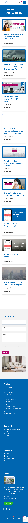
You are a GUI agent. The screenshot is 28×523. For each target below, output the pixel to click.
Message (4, 334)
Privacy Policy (9, 463)
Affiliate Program (10, 458)
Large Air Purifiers (10, 406)
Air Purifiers (9, 387)
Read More (8, 43)
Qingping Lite (9, 404)
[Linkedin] (6, 509)
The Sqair (8, 390)
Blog (12, 9)
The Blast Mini (9, 392)
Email (3, 327)
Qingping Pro (9, 401)
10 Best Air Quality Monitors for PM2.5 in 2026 (12, 99)
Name (4, 320)
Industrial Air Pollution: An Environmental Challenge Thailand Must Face (13, 67)
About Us (8, 453)
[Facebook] (3, 509)
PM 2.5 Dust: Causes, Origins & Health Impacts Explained (13, 163)
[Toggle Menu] (24, 2)
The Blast (8, 394)
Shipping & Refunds (11, 460)
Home (8, 9)
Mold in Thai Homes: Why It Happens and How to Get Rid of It (13, 36)
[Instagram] (9, 509)
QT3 (7, 397)
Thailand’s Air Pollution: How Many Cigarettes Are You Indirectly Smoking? (13, 131)
